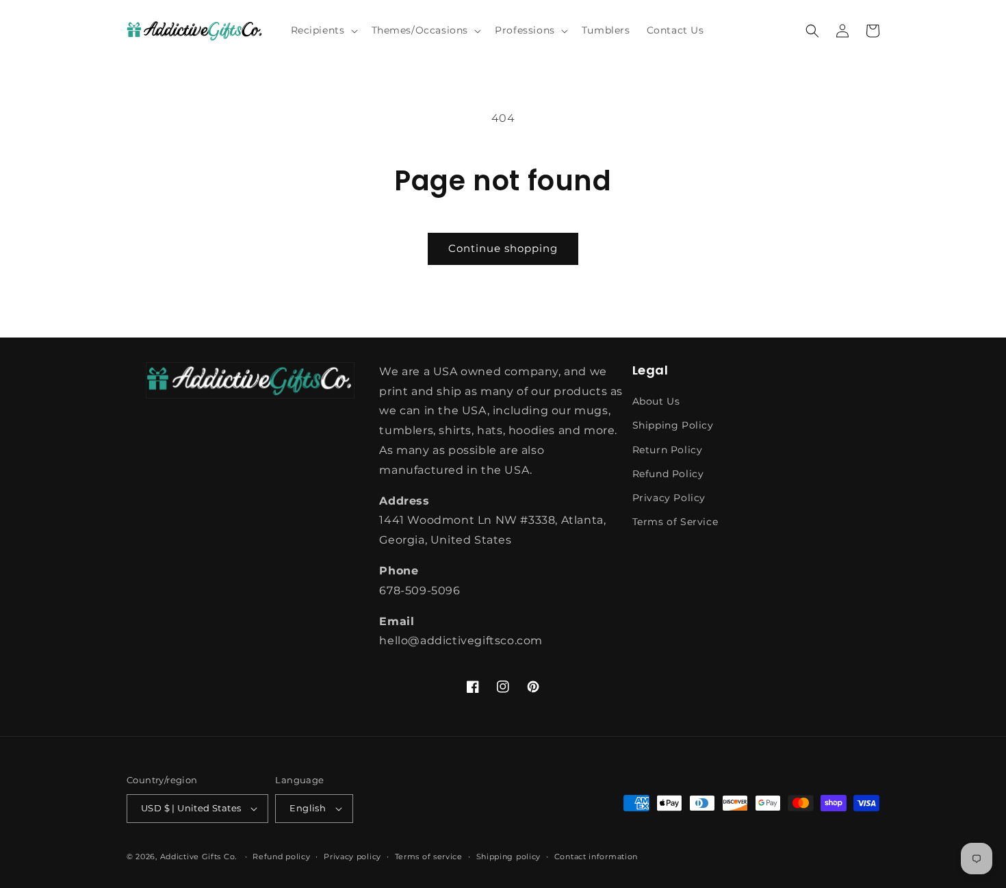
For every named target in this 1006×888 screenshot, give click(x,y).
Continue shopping (503, 248)
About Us (656, 401)
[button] (323, 30)
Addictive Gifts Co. (198, 856)
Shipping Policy (673, 425)
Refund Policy (668, 474)
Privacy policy (352, 856)
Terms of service (429, 856)
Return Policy (667, 450)
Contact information (596, 856)
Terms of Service (675, 522)
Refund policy (281, 856)
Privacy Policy (669, 498)
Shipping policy (508, 856)
